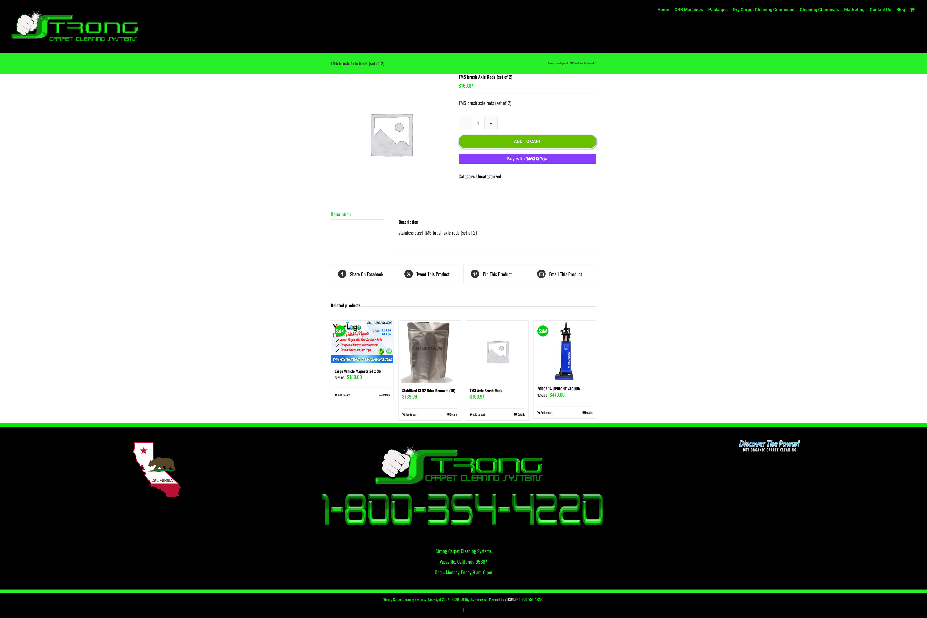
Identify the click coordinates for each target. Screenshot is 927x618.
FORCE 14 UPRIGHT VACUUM (559, 389)
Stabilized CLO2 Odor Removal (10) (428, 390)
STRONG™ (511, 599)
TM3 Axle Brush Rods (486, 390)
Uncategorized (488, 176)
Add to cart (527, 141)
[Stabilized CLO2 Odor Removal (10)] (430, 352)
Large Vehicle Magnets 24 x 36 (358, 371)
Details (386, 395)
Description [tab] (341, 214)
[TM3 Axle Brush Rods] (497, 352)
